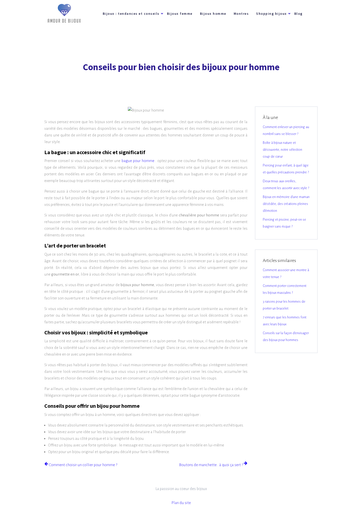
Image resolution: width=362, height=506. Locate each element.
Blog (298, 13)
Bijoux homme (213, 13)
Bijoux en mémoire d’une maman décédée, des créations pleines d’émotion (286, 203)
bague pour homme (137, 161)
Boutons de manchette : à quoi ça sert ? (211, 465)
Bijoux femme (180, 13)
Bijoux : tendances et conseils (131, 13)
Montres (241, 13)
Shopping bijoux (271, 13)
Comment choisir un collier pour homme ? (83, 465)
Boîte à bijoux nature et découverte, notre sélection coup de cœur (282, 149)
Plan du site (181, 503)
